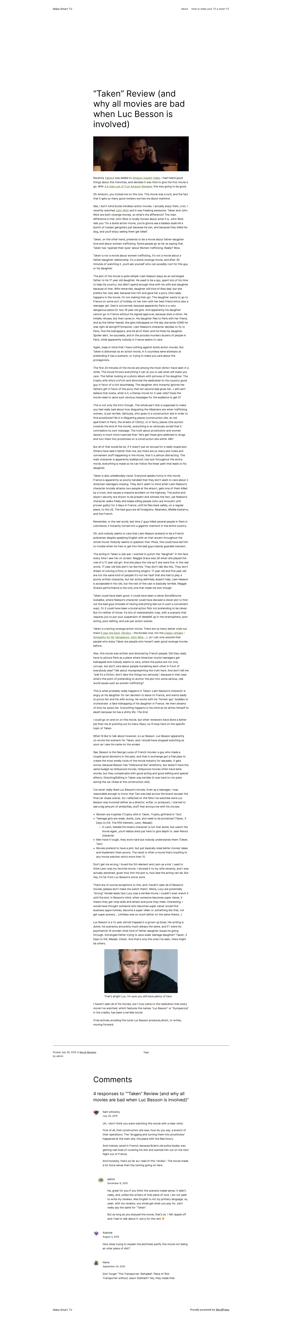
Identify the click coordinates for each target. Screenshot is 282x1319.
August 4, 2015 (111, 1236)
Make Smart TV (62, 8)
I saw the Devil (111, 633)
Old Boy (126, 633)
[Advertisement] (141, 57)
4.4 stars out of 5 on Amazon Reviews (128, 186)
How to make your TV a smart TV (210, 8)
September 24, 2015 (114, 1266)
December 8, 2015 (117, 1183)
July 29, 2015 (110, 1115)
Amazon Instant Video (146, 177)
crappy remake (173, 633)
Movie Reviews (88, 1052)
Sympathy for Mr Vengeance (111, 637)
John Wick (122, 210)
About (184, 8)
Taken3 (109, 177)
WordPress (222, 1309)
